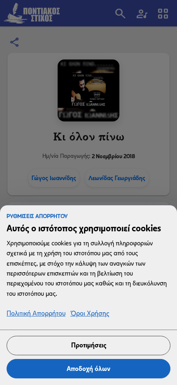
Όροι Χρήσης (89, 313)
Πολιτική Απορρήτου (36, 313)
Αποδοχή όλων (88, 368)
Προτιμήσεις (88, 345)
